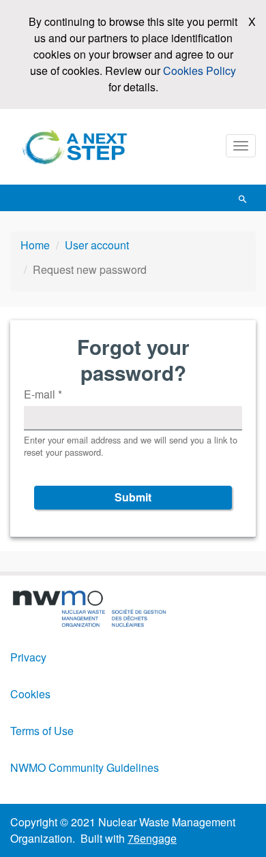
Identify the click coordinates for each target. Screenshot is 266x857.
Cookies (30, 694)
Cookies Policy (199, 70)
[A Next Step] (78, 146)
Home (35, 245)
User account (97, 245)
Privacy (28, 657)
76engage (152, 838)
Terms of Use (42, 730)
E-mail (43, 394)
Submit (133, 497)
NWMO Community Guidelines (84, 767)
